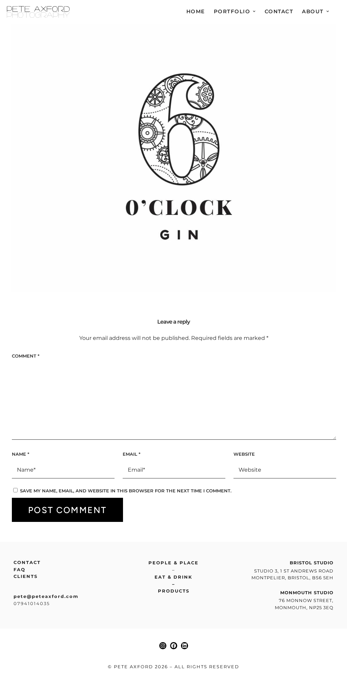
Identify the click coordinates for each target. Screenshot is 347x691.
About (313, 11)
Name (20, 454)
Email (131, 454)
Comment (25, 356)
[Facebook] (173, 645)
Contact (279, 11)
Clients (26, 576)
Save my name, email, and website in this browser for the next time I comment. (125, 490)
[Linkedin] (184, 645)
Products (173, 591)
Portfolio (232, 11)
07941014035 (32, 603)
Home (195, 11)
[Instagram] (162, 645)
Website (244, 454)
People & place (173, 562)
